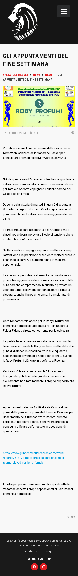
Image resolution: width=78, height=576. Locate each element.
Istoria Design (44, 551)
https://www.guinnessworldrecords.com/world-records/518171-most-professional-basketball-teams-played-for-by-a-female (34, 457)
